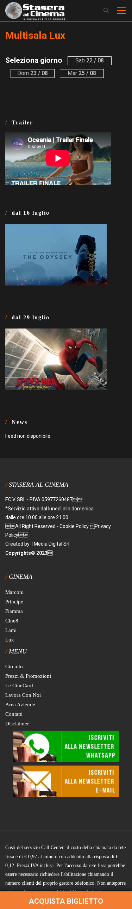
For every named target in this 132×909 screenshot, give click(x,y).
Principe (14, 601)
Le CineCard (19, 685)
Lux (9, 640)
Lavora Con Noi (23, 695)
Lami (11, 630)
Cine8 (11, 621)
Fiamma (14, 611)
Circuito (14, 666)
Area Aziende (20, 704)
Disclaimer (17, 723)
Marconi (14, 592)
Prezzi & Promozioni (28, 676)
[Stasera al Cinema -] (35, 10)
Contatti (14, 714)
